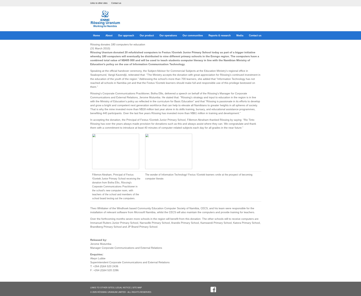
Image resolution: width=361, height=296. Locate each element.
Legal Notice (123, 287)
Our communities (193, 35)
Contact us (116, 3)
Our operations (168, 35)
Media (239, 35)
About (108, 35)
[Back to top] (348, 283)
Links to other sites (99, 3)
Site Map (137, 287)
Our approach (126, 35)
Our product (147, 35)
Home (96, 35)
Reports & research (220, 35)
